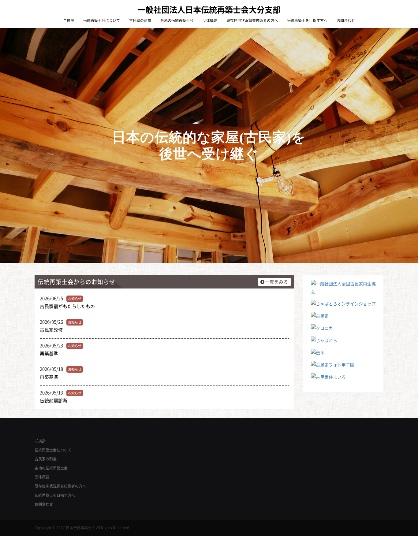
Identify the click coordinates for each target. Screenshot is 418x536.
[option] (209, 145)
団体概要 (210, 20)
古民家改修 (51, 329)
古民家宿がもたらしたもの (67, 306)
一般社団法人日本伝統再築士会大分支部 (209, 9)
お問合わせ (346, 20)
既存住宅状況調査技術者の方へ (252, 20)
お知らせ (74, 298)
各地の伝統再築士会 (176, 20)
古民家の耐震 (140, 20)
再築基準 (49, 353)
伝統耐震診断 (53, 400)
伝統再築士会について (101, 20)
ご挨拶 (68, 20)
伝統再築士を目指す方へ (307, 20)
